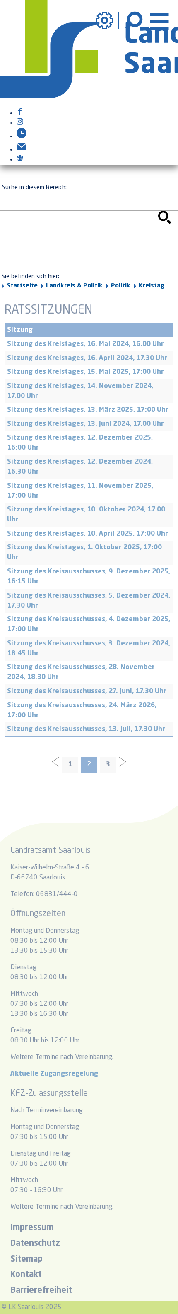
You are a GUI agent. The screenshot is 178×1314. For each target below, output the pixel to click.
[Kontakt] (21, 149)
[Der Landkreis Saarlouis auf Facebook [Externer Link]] (20, 113)
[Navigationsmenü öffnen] (159, 20)
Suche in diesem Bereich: (34, 187)
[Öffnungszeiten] (21, 136)
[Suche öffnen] (135, 20)
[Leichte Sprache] (20, 159)
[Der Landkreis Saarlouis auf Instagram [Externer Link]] (20, 123)
